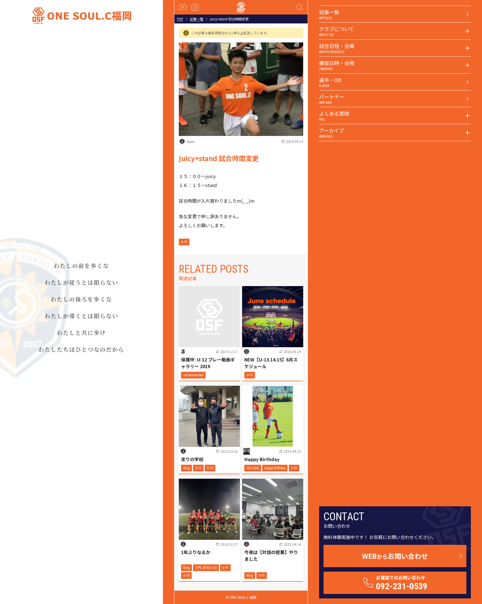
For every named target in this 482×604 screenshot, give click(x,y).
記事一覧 (196, 19)
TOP (180, 19)
